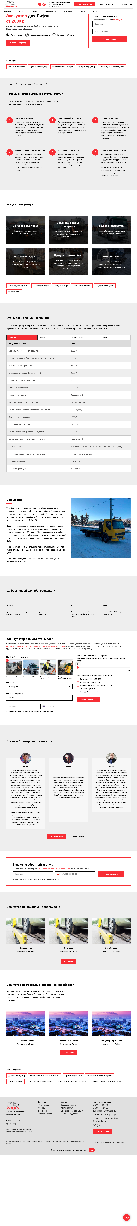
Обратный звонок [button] (106, 4)
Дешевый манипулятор (16, 1076)
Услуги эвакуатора (23, 84)
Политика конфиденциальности (103, 1142)
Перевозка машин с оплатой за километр (44, 1076)
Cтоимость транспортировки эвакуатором (106, 1081)
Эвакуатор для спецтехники (18, 286)
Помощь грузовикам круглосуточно (99, 1076)
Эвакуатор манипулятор (82, 286)
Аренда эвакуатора (61, 286)
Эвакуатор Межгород (41, 286)
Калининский (26, 948)
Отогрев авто (111, 256)
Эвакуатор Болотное (68, 1041)
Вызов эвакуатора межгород (62, 67)
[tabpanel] (68, 412)
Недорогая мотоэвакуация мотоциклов (72, 1081)
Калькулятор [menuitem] (50, 11)
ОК (92, 1150)
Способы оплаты (46, 1114)
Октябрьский (111, 948)
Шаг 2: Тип (10, 683)
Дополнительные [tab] (77, 337)
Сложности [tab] (106, 337)
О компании (43, 1105)
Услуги (64, 1102)
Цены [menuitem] (34, 11)
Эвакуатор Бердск (25, 1041)
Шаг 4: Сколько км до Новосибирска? (92, 656)
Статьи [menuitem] (83, 11)
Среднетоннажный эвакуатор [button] (68, 224)
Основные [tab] (12, 337)
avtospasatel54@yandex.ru (59, 2)
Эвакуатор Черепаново (111, 1041)
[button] (56, 836)
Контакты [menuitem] (68, 11)
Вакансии (42, 1111)
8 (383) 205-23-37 (56, 6)
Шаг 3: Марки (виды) (14, 694)
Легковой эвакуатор (25, 225)
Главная (9, 84)
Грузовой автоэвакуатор (38, 67)
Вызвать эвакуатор (18, 43)
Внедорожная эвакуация (105, 286)
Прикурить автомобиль (68, 255)
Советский (68, 948)
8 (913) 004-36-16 (56, 4)
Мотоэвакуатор (14, 292)
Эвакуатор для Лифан (42, 84)
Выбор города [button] (126, 4)
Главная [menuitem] (7, 11)
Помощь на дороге (25, 256)
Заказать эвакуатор (84, 4)
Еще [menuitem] (95, 11)
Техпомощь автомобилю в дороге (112, 67)
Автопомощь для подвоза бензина (40, 1081)
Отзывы (41, 1108)
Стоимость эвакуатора (16, 67)
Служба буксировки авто (73, 1076)
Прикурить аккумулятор (86, 67)
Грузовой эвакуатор (111, 225)
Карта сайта (121, 1142)
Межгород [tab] (43, 337)
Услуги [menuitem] (22, 11)
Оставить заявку (109, 39)
